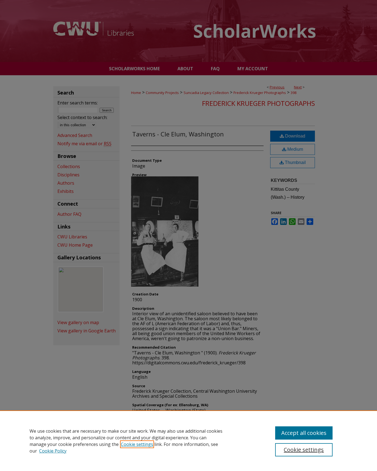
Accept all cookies (303, 433)
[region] (188, 440)
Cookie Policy (53, 451)
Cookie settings (137, 444)
